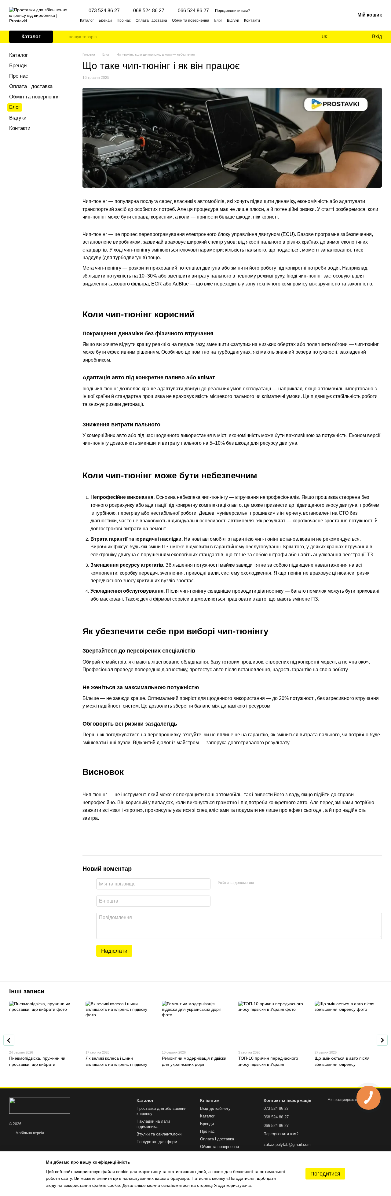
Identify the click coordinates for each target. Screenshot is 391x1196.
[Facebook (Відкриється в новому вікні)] (275, 20)
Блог (218, 20)
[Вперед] (382, 1040)
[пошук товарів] (64, 37)
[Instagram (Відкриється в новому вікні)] (268, 20)
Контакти (252, 20)
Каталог (87, 20)
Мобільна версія (29, 1133)
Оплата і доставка (151, 20)
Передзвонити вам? (232, 11)
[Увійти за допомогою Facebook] (260, 883)
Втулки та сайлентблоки (159, 1134)
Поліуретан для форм (157, 1141)
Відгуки (233, 20)
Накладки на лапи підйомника (153, 1124)
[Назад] (8, 1040)
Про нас (124, 20)
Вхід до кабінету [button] (215, 1108)
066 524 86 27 (193, 10)
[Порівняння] (342, 37)
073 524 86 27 (104, 10)
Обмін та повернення (190, 20)
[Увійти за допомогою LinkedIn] (280, 883)
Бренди (105, 20)
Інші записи (26, 991)
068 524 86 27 (148, 10)
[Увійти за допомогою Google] (270, 883)
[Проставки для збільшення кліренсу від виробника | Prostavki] (39, 1105)
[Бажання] (354, 37)
